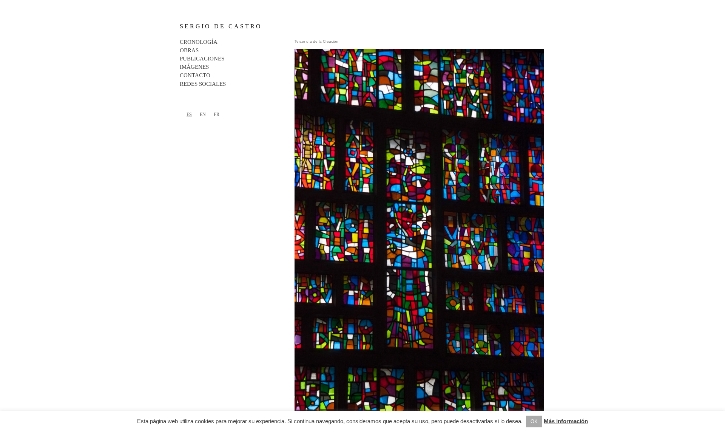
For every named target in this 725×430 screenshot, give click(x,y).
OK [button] (534, 421)
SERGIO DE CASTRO (221, 26)
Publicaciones (202, 59)
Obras (189, 50)
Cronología (199, 42)
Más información (566, 421)
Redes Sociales (203, 84)
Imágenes (194, 67)
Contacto (195, 75)
